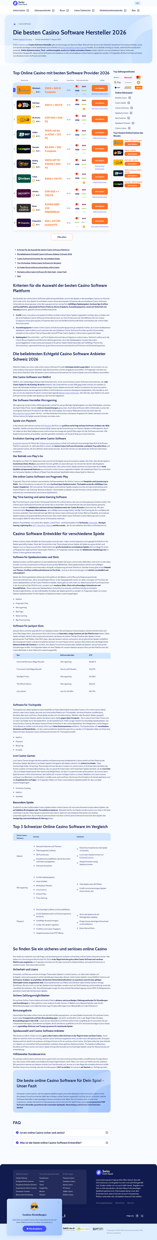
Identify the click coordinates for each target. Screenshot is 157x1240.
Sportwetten (120, 118)
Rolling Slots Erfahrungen (99, 167)
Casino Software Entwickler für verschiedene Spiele (38, 258)
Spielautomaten (121, 113)
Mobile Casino (121, 98)
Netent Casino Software (69, 393)
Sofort (41, 1181)
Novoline (41, 525)
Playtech (48, 425)
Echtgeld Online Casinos (25, 1181)
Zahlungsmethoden (42, 10)
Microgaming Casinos (22, 413)
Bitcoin (42, 1191)
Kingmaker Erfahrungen (99, 226)
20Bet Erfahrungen (100, 138)
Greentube (93, 522)
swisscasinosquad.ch (14, 24)
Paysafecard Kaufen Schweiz (26, 1185)
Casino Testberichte (82, 10)
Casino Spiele (120, 103)
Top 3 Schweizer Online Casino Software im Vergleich (39, 263)
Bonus (62, 10)
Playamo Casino (68, 1178)
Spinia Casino (68, 1185)
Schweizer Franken (23, 1191)
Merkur (49, 525)
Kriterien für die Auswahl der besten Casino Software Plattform (43, 250)
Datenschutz (119, 1203)
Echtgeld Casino (86, 857)
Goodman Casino (69, 1181)
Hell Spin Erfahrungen (100, 108)
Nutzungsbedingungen (104, 1203)
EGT (35, 525)
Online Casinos (19, 10)
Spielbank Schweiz (122, 123)
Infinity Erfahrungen (99, 197)
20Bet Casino (68, 1191)
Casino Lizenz (120, 128)
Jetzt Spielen (99, 88)
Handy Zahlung (21, 1178)
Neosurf (42, 1195)
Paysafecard (43, 1178)
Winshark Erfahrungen (99, 94)
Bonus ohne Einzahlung (24, 1195)
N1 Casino (66, 1188)
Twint (41, 1185)
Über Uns (130, 1203)
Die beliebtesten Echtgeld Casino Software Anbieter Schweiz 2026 (44, 254)
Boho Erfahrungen (99, 212)
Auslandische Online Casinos (26, 1188)
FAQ (19, 276)
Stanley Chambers (25, 39)
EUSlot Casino (68, 1195)
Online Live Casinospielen (49, 443)
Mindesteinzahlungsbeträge (111, 10)
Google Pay (43, 1188)
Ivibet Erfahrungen (100, 182)
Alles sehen (61, 237)
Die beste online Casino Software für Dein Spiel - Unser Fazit (42, 272)
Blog (134, 10)
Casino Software (122, 108)
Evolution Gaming (20, 443)
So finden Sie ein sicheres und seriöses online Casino (38, 267)
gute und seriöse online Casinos (73, 47)
